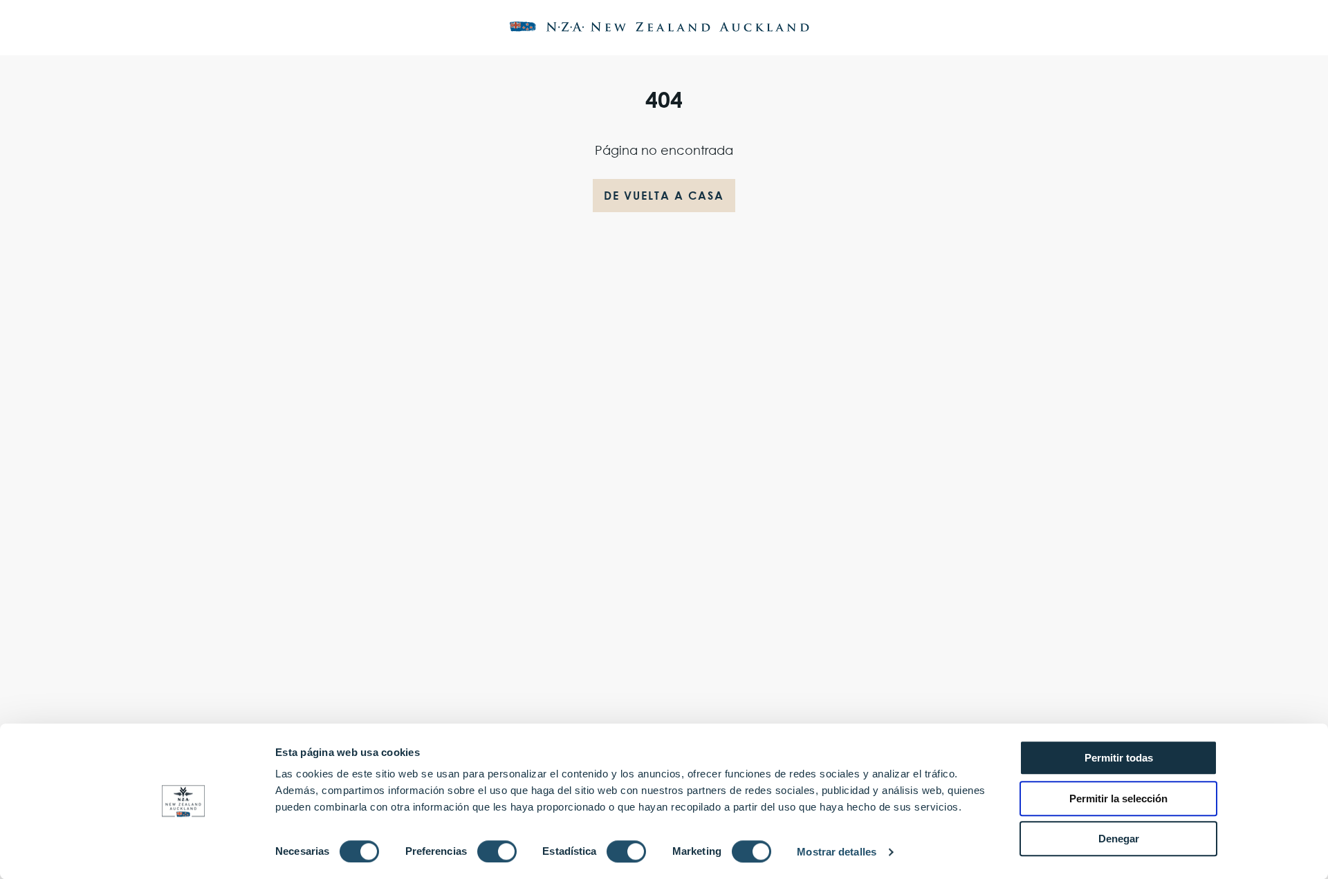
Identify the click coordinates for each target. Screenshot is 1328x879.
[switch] (497, 851)
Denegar (1118, 838)
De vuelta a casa (664, 195)
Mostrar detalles (836, 852)
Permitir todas (1119, 758)
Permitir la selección (1118, 798)
